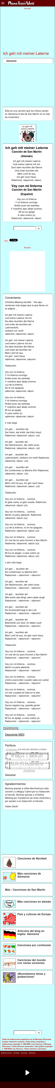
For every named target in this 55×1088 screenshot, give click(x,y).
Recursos (32, 1053)
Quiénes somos (6, 1053)
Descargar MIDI (14, 734)
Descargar (10, 774)
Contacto (16, 1053)
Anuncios (24, 1053)
